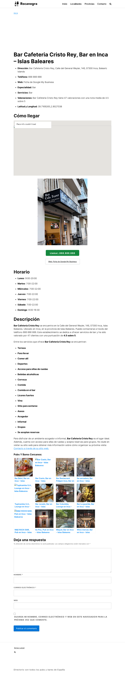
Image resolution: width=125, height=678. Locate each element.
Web (16, 600)
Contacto (101, 4)
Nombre (18, 575)
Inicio (64, 4)
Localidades (75, 4)
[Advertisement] (62, 33)
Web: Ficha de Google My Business (62, 261)
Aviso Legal (19, 648)
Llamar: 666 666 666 (62, 253)
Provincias (89, 4)
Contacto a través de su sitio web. (31, 448)
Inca (16, 13)
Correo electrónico (25, 587)
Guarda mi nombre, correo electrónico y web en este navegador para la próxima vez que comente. (60, 618)
